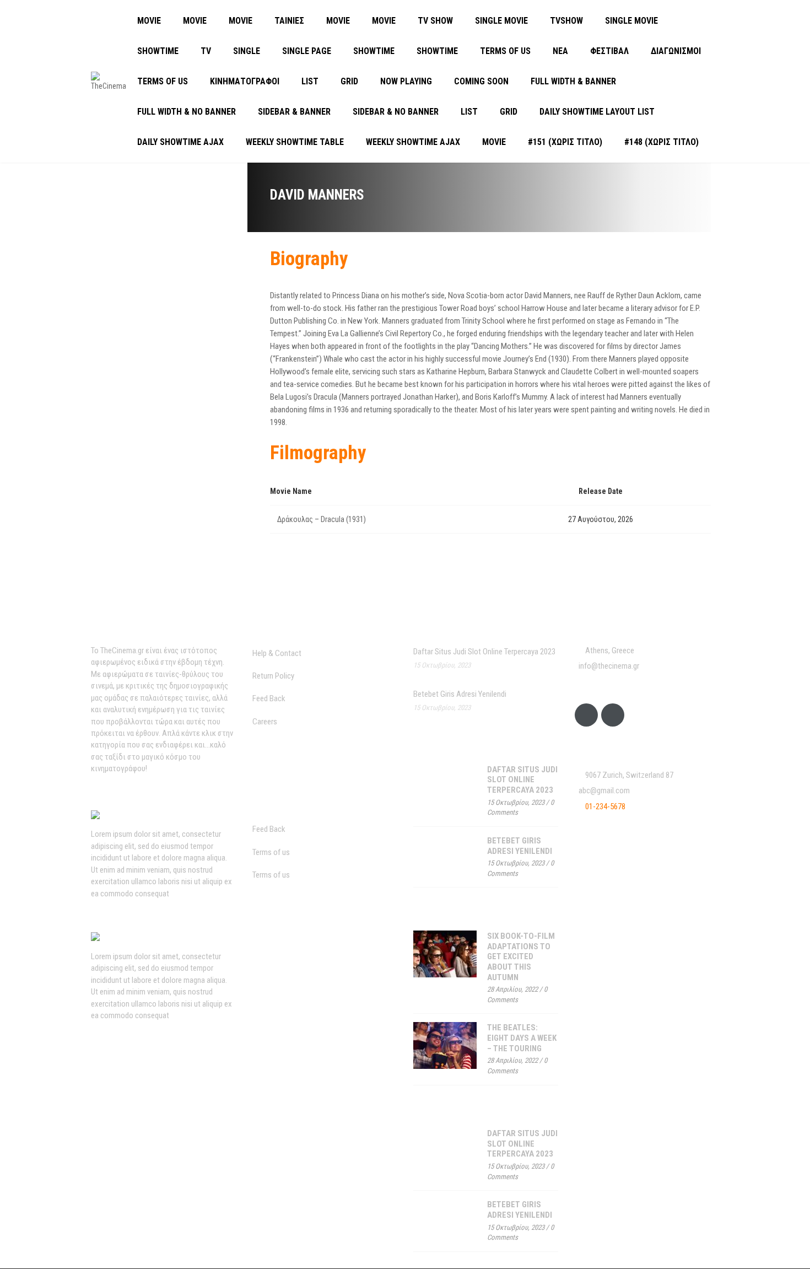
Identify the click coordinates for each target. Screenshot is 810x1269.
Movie (149, 20)
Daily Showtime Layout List (597, 111)
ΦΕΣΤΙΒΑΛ (609, 51)
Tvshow (566, 20)
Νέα (560, 51)
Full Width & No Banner (186, 111)
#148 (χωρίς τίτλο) (661, 142)
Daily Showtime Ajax (180, 142)
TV (206, 51)
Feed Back (268, 698)
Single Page (306, 51)
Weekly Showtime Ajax (413, 142)
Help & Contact (276, 653)
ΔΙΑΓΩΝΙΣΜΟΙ (676, 51)
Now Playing (406, 81)
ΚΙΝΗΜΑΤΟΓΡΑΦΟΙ (244, 81)
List (309, 81)
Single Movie (501, 20)
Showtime (158, 51)
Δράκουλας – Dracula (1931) (321, 519)
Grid (349, 81)
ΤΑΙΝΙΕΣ (289, 20)
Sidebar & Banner (294, 111)
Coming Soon (481, 81)
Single (246, 51)
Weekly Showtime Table (295, 142)
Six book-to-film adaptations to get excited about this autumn (521, 956)
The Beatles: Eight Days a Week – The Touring (522, 1038)
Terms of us (505, 51)
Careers (264, 722)
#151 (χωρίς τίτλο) (565, 142)
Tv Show (435, 20)
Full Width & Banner (573, 81)
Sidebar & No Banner (396, 111)
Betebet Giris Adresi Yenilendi (459, 694)
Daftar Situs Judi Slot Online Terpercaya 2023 (484, 652)
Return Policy (273, 676)
